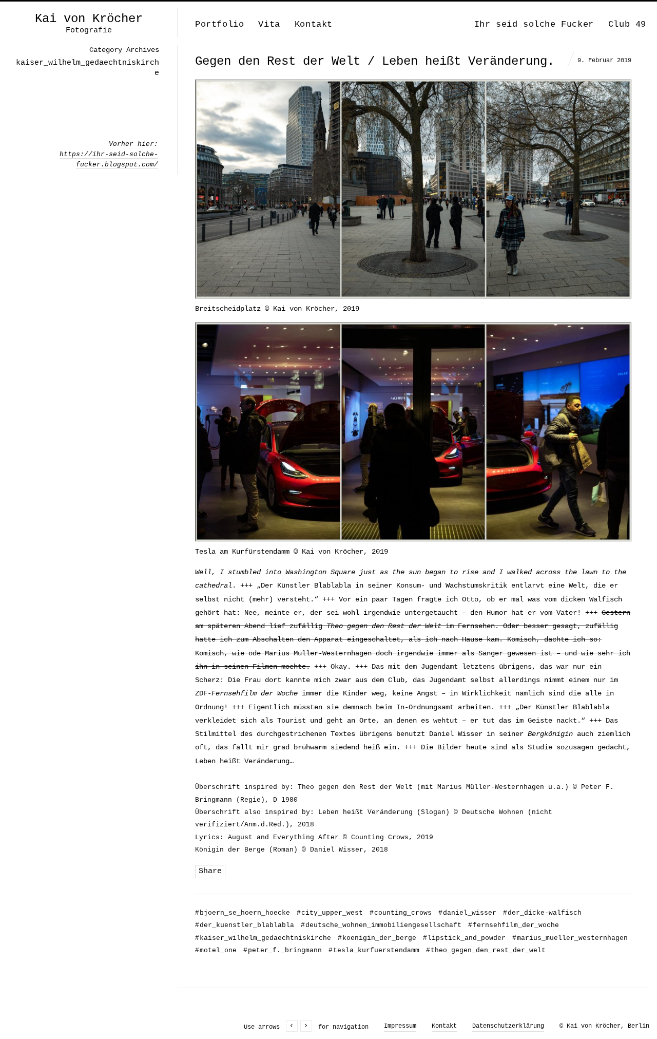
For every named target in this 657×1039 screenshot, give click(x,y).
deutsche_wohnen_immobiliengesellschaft (381, 925)
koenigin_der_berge (377, 938)
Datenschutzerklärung (508, 1026)
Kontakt (314, 24)
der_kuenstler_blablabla (244, 925)
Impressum (400, 1026)
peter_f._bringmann (282, 950)
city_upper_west (330, 913)
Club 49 (627, 24)
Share (210, 871)
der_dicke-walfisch (542, 913)
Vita (269, 24)
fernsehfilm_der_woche (513, 925)
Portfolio (219, 24)
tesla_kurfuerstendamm (373, 950)
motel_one (216, 950)
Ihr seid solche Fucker (534, 24)
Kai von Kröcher (89, 19)
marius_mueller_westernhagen (570, 938)
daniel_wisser (467, 913)
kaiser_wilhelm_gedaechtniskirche (263, 938)
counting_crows (401, 913)
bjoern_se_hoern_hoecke (242, 913)
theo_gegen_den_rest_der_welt (486, 950)
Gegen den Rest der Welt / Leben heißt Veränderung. (374, 61)
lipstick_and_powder (464, 938)
